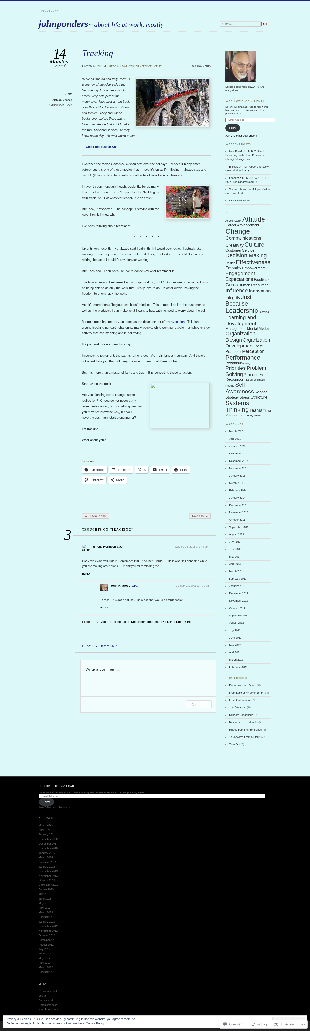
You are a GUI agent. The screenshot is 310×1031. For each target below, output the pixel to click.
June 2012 (235, 637)
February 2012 (238, 667)
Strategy (232, 397)
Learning (264, 311)
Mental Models (258, 329)
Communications (243, 238)
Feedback (262, 280)
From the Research (240, 700)
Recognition (234, 379)
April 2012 (235, 652)
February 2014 (238, 490)
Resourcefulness (255, 379)
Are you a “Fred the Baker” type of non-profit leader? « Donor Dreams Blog (144, 621)
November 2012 (238, 600)
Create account (48, 991)
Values (258, 415)
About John (50, 10)
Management (235, 329)
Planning (245, 363)
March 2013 (236, 571)
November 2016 (238, 468)
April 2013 (235, 563)
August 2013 (236, 534)
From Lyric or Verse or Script (141, 66)
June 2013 (235, 549)
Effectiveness (253, 262)
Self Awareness (239, 388)
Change (67, 99)
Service (261, 392)
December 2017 (238, 460)
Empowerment (253, 268)
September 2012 (238, 615)
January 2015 (237, 475)
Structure (259, 397)
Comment (199, 704)
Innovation (260, 290)
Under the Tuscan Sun (101, 147)
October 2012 (237, 608)
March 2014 (236, 482)
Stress (245, 397)
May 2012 (235, 645)
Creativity (234, 245)
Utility (250, 415)
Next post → (200, 516)
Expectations (56, 104)
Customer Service (239, 250)
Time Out (234, 744)
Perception (253, 351)
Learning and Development (240, 320)
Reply (86, 573)
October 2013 (237, 519)
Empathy (233, 268)
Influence (236, 290)
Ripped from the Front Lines (245, 729)
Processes (253, 374)
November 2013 (238, 512)
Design (230, 263)
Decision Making (246, 255)
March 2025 (236, 431)
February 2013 (238, 578)
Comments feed (48, 1004)
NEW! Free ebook (239, 200)
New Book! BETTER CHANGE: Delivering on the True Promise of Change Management (245, 155)
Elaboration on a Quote (242, 685)
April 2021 (235, 438)
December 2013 (238, 505)
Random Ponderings (241, 714)
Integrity (232, 297)
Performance (242, 357)
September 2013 (238, 527)
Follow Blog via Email (247, 101)
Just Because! (237, 707)
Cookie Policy (95, 1023)
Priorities (235, 368)
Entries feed (46, 1000)
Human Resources (254, 285)
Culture (254, 244)
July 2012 (234, 630)
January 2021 (237, 446)
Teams (255, 410)
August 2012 (236, 622)
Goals (69, 104)
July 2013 (234, 541)
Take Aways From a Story (244, 736)
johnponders (63, 23)
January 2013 (237, 586)
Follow (232, 127)
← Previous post (95, 516)
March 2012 (236, 659)
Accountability (233, 220)
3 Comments (202, 66)
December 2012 (238, 593)
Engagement (240, 273)
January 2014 (237, 497)
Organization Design (240, 337)
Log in (42, 995)
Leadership (241, 310)
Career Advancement (242, 225)
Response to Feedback (243, 722)
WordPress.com (48, 1009)
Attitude (57, 99)
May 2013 (235, 556)
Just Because (238, 300)
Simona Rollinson (104, 546)
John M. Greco (106, 66)
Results (229, 385)
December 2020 (238, 453)
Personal (232, 363)
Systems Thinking (237, 406)
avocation (178, 321)
